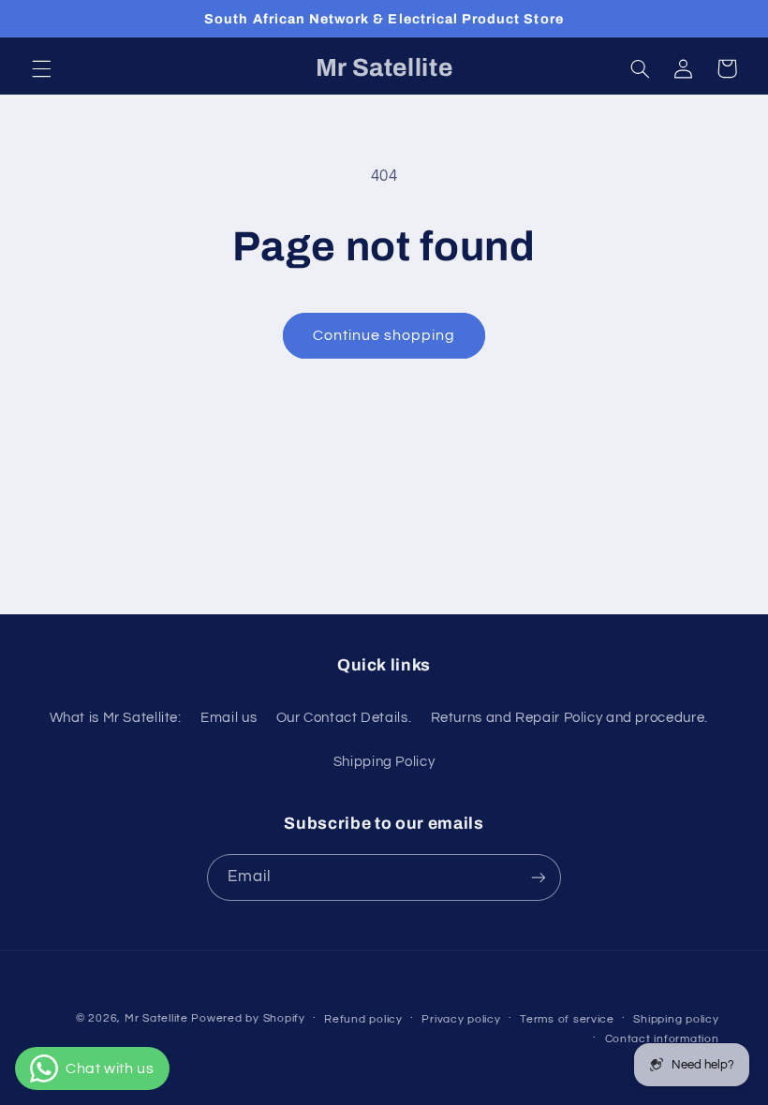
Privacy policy (460, 1019)
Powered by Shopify (247, 1018)
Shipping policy (675, 1019)
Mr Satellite (156, 1018)
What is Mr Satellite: (116, 718)
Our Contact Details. (344, 718)
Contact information (662, 1039)
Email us (228, 718)
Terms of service (567, 1019)
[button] (41, 68)
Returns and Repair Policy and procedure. (569, 718)
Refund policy (363, 1019)
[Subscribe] (538, 877)
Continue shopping (384, 335)
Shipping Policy (384, 762)
